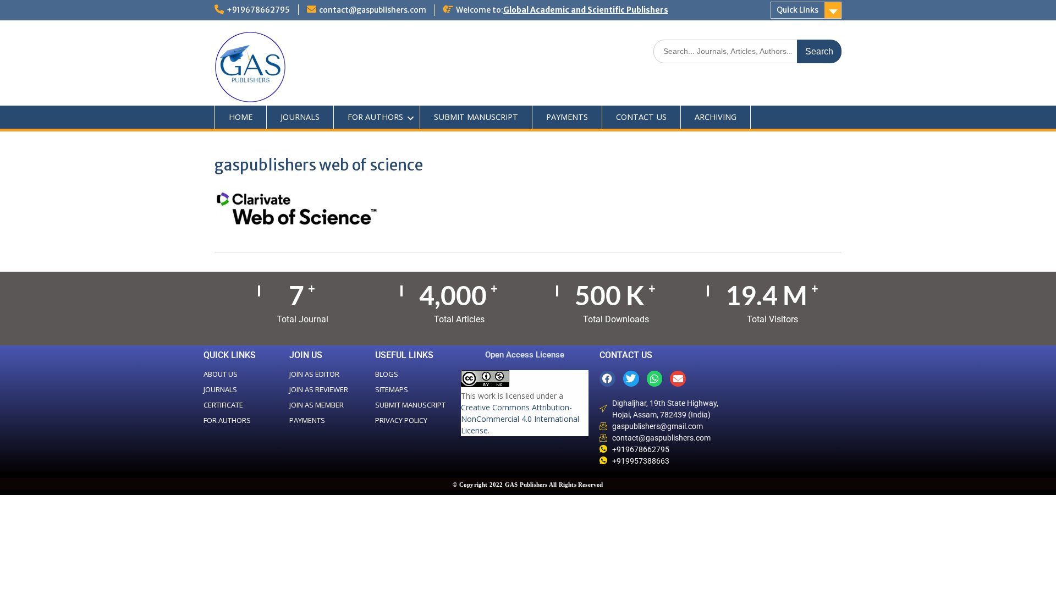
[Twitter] (631, 379)
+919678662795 (258, 10)
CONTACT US (641, 117)
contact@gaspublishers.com (372, 10)
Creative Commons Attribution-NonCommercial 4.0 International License (520, 419)
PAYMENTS (567, 117)
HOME (240, 117)
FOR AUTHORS (375, 117)
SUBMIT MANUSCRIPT (476, 117)
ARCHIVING (715, 117)
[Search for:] (747, 51)
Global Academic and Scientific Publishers (585, 10)
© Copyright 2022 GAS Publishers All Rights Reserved (528, 484)
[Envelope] (678, 379)
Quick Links (797, 10)
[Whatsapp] (655, 379)
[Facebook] (607, 379)
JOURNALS (300, 117)
